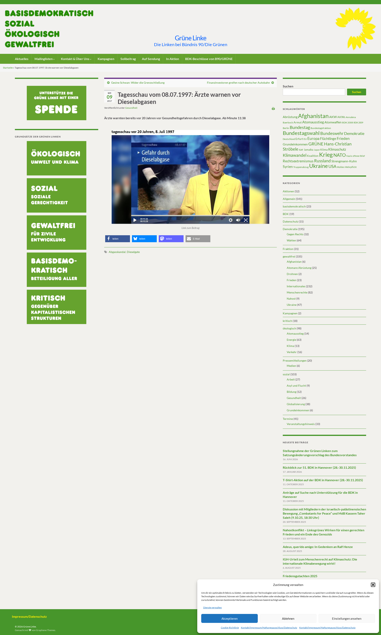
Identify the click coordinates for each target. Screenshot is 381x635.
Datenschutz (290, 221)
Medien (291, 365)
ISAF (301, 149)
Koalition (312, 155)
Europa (313, 138)
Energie (291, 339)
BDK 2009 (358, 122)
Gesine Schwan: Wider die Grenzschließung (138, 82)
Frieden (343, 138)
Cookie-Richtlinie (230, 627)
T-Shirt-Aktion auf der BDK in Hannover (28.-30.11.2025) (323, 480)
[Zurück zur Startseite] (190, 29)
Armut (297, 122)
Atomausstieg (313, 122)
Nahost (291, 298)
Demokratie (354, 133)
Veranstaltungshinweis (301, 424)
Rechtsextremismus (298, 161)
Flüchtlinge (328, 138)
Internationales (296, 286)
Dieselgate (133, 252)
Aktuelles (21, 59)
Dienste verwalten (212, 607)
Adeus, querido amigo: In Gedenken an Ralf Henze (318, 547)
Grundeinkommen (295, 144)
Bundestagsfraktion (321, 128)
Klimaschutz (337, 149)
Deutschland (289, 139)
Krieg (326, 154)
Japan (317, 149)
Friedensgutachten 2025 (300, 576)
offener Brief (359, 156)
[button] (373, 585)
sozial (286, 374)
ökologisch (289, 328)
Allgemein (289, 198)
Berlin (286, 128)
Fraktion (288, 249)
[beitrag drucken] (273, 108)
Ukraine (318, 166)
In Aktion (172, 59)
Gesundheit (131, 107)
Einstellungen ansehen (346, 618)
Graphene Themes (45, 630)
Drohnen (292, 274)
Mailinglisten (44, 59)
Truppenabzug (301, 167)
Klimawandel (294, 155)
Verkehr (292, 352)
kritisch (287, 320)
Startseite (8, 67)
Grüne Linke (190, 38)
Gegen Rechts (295, 234)
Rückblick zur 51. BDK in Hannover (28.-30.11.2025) (319, 467)
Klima (324, 149)
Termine (288, 418)
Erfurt (299, 138)
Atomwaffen (333, 122)
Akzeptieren (229, 618)
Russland (322, 160)
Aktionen (288, 191)
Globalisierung (296, 404)
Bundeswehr (331, 133)
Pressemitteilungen (295, 360)
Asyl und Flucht (296, 385)
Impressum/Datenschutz (29, 616)
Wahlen (340, 167)
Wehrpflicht (351, 167)
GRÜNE (315, 143)
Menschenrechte (297, 292)
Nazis (349, 155)
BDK (286, 214)
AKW (333, 117)
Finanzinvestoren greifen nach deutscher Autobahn (238, 82)
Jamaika (308, 149)
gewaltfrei (289, 256)
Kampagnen (106, 59)
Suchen (288, 86)
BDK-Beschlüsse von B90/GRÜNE (209, 59)
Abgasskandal (117, 252)
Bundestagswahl (301, 133)
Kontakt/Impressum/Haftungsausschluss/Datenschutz (269, 627)
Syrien (288, 166)
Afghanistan (313, 115)
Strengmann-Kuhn (344, 161)
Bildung (291, 391)
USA (332, 166)
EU (305, 138)
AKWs (341, 117)
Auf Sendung (151, 59)
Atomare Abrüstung (299, 267)
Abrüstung (290, 117)
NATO (339, 155)
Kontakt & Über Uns (75, 59)
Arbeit (291, 379)
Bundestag (300, 127)
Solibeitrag (128, 59)
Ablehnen (288, 618)
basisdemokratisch (294, 206)
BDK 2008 (347, 122)
